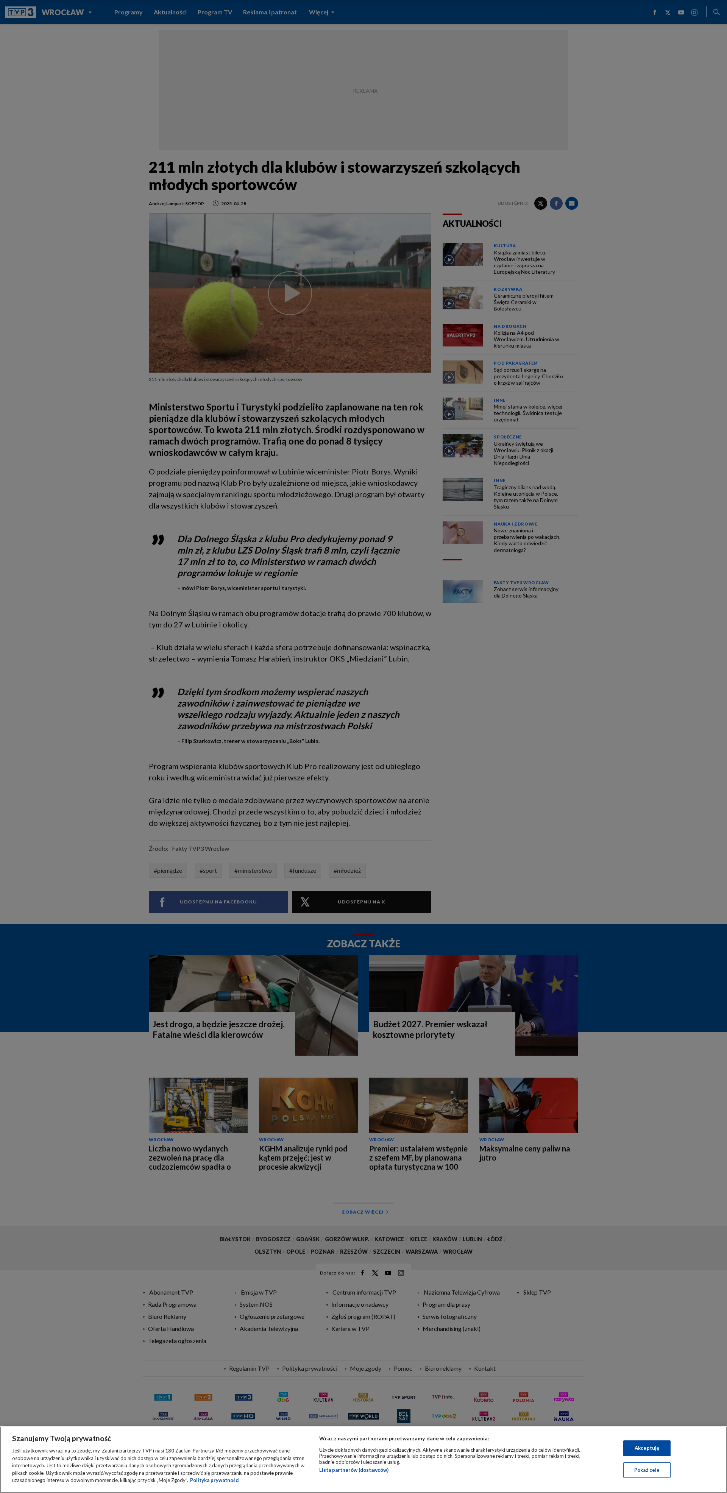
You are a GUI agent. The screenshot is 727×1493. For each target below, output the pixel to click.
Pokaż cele (647, 1470)
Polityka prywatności (215, 1480)
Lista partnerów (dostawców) (353, 1470)
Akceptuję (647, 1448)
